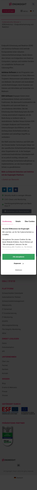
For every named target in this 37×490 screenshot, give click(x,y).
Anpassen (17, 263)
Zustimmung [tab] (7, 221)
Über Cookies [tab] (30, 221)
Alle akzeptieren (18, 257)
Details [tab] (18, 221)
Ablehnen (18, 270)
